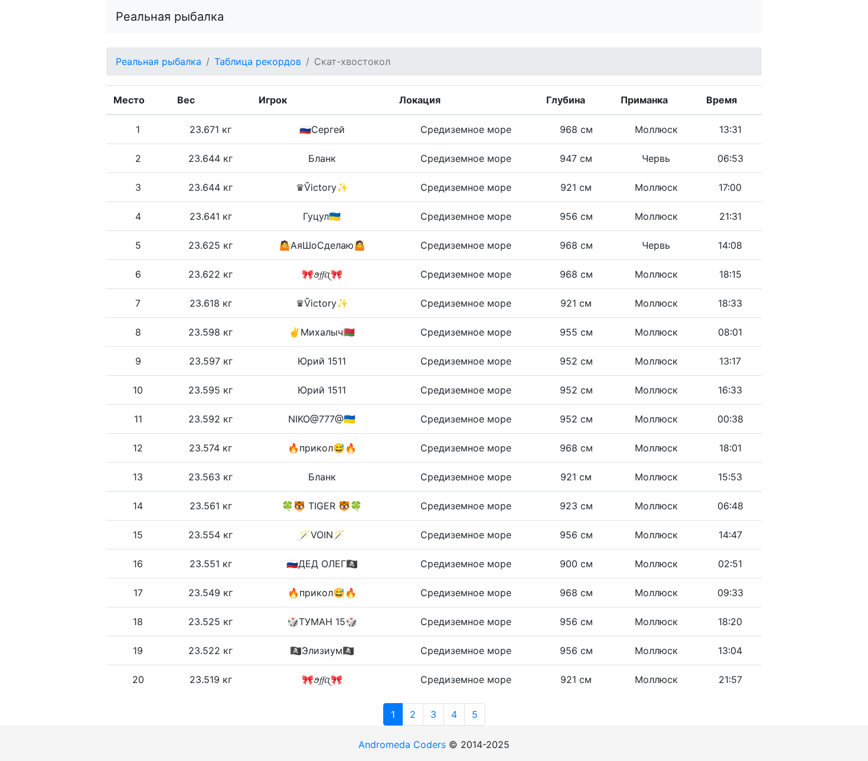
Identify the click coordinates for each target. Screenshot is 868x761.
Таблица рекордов (257, 61)
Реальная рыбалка (170, 16)
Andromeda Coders (402, 744)
